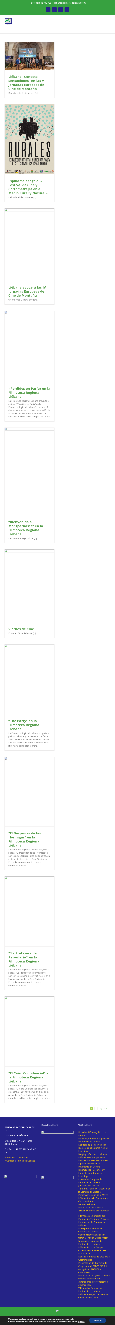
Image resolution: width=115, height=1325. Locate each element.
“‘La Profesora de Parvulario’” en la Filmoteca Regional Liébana (24, 959)
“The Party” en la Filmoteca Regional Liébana (24, 724)
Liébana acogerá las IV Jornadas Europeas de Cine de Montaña (27, 291)
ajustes (81, 1322)
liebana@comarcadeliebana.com (70, 2)
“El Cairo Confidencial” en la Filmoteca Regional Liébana (29, 1077)
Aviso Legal (10, 1157)
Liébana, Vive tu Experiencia (91, 1157)
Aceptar (98, 1320)
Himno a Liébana (86, 1204)
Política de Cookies (26, 1160)
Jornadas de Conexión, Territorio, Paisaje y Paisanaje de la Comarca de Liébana (94, 1188)
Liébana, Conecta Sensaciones (93, 1160)
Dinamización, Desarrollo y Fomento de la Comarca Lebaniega (91, 1173)
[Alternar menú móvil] (109, 19)
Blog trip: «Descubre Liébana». (93, 1154)
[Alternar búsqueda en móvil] (104, 19)
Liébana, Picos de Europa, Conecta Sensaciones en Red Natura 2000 (92, 1250)
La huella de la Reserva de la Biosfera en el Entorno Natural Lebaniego (93, 1147)
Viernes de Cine (21, 629)
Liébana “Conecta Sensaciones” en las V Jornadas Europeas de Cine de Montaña (26, 82)
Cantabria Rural (85, 1201)
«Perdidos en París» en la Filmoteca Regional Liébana (29, 392)
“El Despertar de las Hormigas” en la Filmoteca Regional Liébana (24, 839)
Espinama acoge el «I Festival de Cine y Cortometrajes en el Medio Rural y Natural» (27, 187)
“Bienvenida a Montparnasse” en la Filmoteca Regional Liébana (25, 528)
